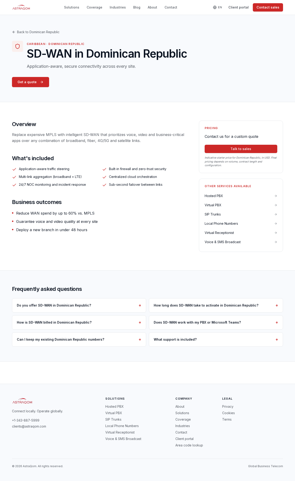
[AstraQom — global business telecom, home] (21, 7)
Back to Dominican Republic (38, 32)
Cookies (228, 413)
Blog (136, 7)
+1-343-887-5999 (25, 420)
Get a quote (27, 82)
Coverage (94, 7)
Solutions (71, 7)
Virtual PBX (113, 413)
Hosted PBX (114, 406)
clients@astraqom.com (29, 426)
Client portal (238, 7)
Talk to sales (240, 149)
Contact (171, 7)
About (152, 7)
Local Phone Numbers (122, 426)
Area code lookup (189, 445)
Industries (118, 7)
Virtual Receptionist (120, 432)
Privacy (227, 406)
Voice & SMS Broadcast (123, 439)
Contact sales (268, 7)
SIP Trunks (113, 419)
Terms (227, 419)
